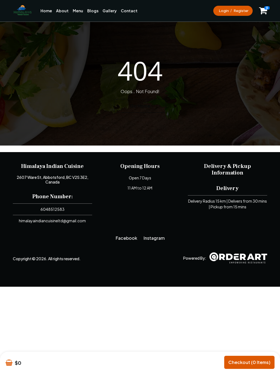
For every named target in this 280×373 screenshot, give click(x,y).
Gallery (110, 10)
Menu (78, 10)
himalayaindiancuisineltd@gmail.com (52, 220)
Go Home (140, 106)
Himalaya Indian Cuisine (52, 166)
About (62, 10)
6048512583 (52, 209)
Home (46, 10)
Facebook (126, 238)
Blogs (92, 10)
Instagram (154, 238)
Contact (129, 10)
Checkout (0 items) (249, 362)
